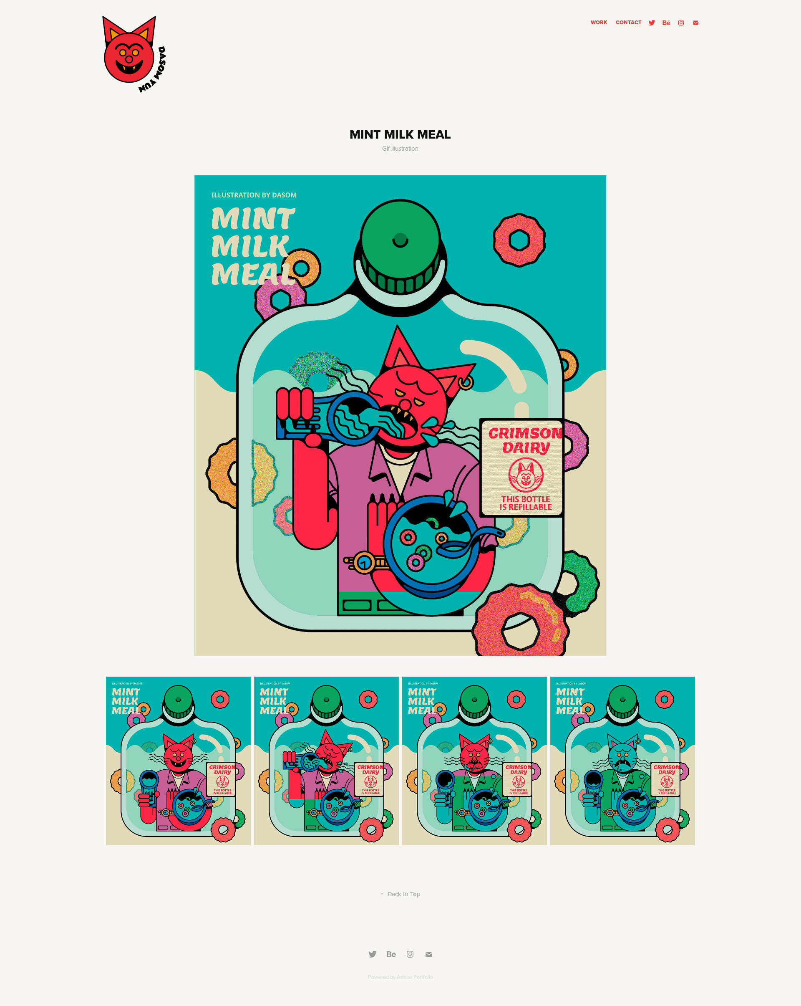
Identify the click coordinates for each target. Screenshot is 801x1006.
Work (599, 22)
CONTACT (629, 22)
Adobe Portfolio (415, 977)
